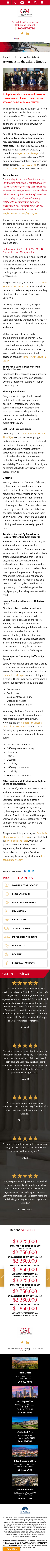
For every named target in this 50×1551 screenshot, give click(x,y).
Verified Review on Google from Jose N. (21, 213)
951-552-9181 (25, 1470)
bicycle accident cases (16, 840)
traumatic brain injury (14, 675)
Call (15, 2)
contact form (11, 168)
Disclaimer (38, 1348)
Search (35, 2)
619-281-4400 (25, 1413)
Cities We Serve (13, 1348)
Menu (42, 2)
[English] (15, 38)
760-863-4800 (25, 1382)
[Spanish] (17, 38)
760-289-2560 (25, 1441)
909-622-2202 (25, 1499)
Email (22, 2)
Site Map (26, 1348)
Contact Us (25, 1350)
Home (8, 2)
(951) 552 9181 (28, 164)
